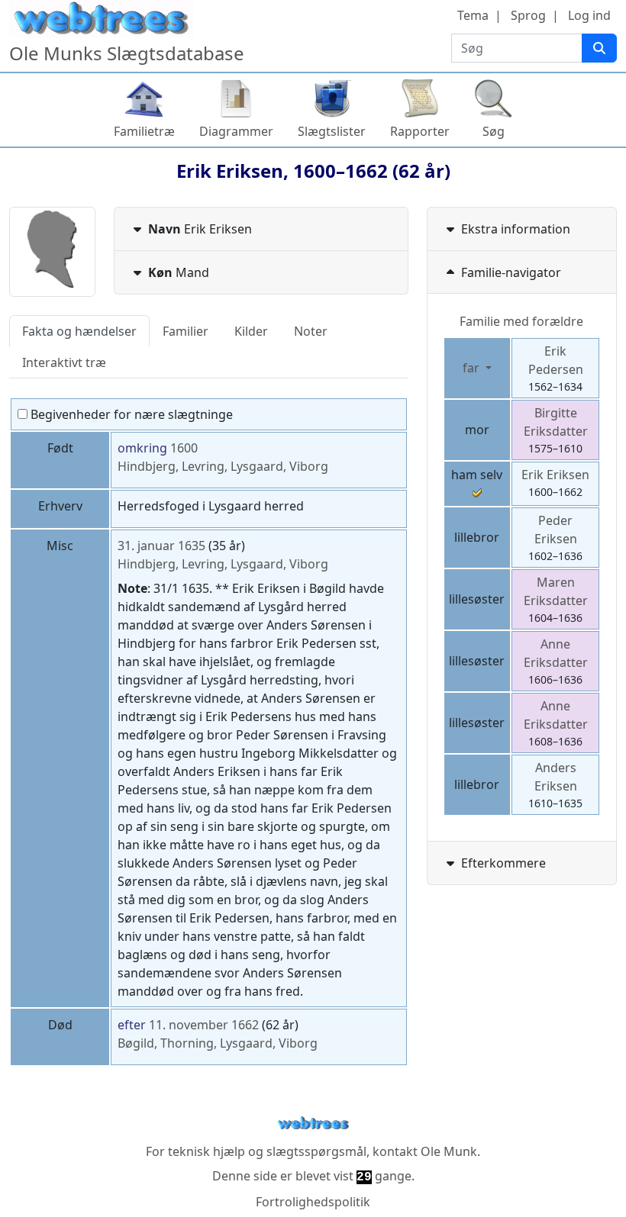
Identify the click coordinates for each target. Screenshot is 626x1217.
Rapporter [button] (420, 131)
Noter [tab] (311, 331)
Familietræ (144, 131)
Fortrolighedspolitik (313, 1201)
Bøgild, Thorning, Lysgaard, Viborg (218, 1043)
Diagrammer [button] (236, 131)
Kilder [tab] (251, 331)
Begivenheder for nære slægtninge (130, 414)
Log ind (589, 15)
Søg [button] (493, 131)
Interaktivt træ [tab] (64, 362)
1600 (184, 447)
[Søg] (599, 48)
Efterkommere (503, 863)
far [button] (472, 367)
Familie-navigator (511, 272)
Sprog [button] (528, 15)
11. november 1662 (204, 1024)
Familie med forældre (521, 321)
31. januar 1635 (161, 545)
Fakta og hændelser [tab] (79, 331)
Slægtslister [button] (332, 131)
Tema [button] (473, 15)
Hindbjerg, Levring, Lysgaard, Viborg (223, 466)
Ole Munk (449, 1151)
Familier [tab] (185, 331)
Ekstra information (515, 229)
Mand (178, 272)
